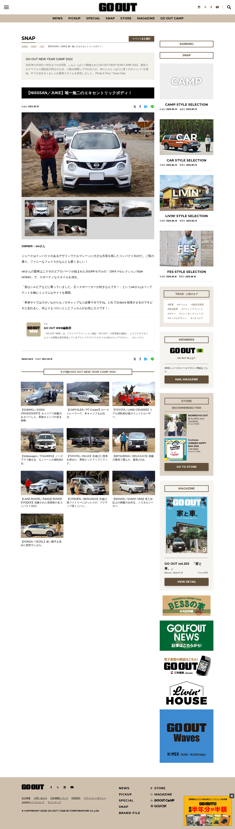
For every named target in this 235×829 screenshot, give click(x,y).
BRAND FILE (129, 813)
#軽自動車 (173, 309)
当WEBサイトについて (33, 802)
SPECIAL (93, 18)
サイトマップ (54, 802)
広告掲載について (59, 798)
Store (125, 18)
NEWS (124, 788)
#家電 (170, 304)
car (42, 46)
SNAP (110, 18)
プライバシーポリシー (95, 798)
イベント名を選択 (141, 38)
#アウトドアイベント (192, 309)
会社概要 (26, 798)
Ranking (186, 14)
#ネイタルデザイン (177, 318)
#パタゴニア (197, 318)
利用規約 (75, 798)
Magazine (146, 18)
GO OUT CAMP (172, 18)
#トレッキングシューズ (191, 313)
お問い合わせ (40, 798)
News (57, 18)
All (45, 14)
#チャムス (182, 304)
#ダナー (172, 313)
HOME (25, 46)
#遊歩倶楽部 (197, 304)
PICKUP (74, 18)
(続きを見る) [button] (138, 337)
